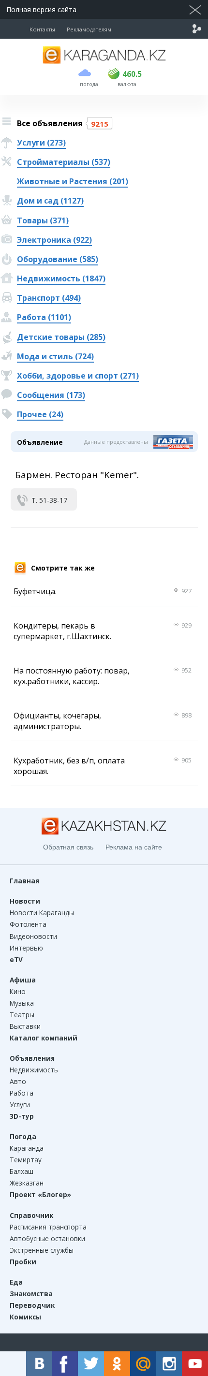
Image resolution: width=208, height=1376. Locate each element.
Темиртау (26, 1159)
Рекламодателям (89, 29)
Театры (22, 1014)
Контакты (42, 29)
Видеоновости (33, 936)
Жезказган (27, 1182)
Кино (18, 991)
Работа (21, 1093)
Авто (18, 1081)
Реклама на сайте (133, 847)
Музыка (22, 1003)
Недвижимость (34, 1069)
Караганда (27, 1148)
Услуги (20, 1104)
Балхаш (21, 1171)
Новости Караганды (42, 912)
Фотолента (28, 924)
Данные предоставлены (116, 441)
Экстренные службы (42, 1250)
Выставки (25, 1026)
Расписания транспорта (48, 1226)
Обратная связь (68, 847)
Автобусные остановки (47, 1238)
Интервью (26, 947)
